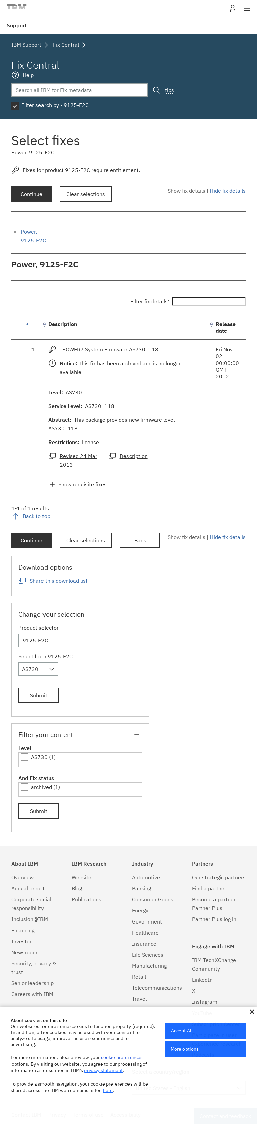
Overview (22, 877)
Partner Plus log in (214, 919)
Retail (139, 976)
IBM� (17, 8)
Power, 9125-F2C (44, 264)
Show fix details (186, 190)
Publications (86, 899)
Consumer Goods (152, 899)
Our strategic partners (219, 877)
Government (147, 921)
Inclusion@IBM (29, 919)
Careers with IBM (32, 994)
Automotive (146, 877)
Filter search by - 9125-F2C (55, 105)
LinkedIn (202, 979)
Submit (38, 695)
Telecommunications (157, 987)
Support (17, 25)
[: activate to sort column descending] (33, 327)
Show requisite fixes (82, 484)
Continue (31, 194)
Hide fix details (228, 190)
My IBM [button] (233, 11)
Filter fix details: (149, 301)
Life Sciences (147, 954)
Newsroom (24, 952)
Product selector (38, 627)
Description (62, 324)
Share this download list (59, 580)
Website (81, 877)
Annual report (28, 888)
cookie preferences (122, 1057)
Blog (77, 888)
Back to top (36, 516)
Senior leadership (32, 983)
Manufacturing (149, 965)
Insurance (144, 943)
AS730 (39, 757)
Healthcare (145, 932)
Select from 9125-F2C (45, 656)
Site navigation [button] (247, 12)
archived (41, 787)
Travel (139, 998)
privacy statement (103, 1070)
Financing (22, 930)
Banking (141, 888)
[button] (252, 1011)
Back (140, 540)
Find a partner (209, 888)
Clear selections (85, 194)
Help (28, 75)
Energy (140, 910)
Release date (226, 327)
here (108, 1090)
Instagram (204, 1001)
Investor (21, 941)
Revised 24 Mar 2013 (78, 460)
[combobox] (38, 669)
